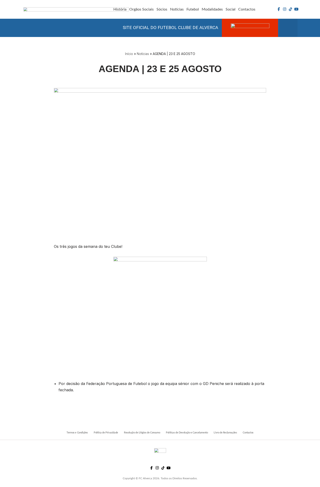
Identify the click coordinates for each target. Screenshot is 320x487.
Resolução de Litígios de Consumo (142, 432)
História (120, 9)
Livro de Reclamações (225, 432)
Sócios (161, 9)
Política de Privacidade (106, 432)
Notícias (177, 9)
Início (129, 54)
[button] (288, 28)
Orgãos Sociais (141, 9)
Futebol (192, 9)
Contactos (246, 9)
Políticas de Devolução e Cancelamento (187, 432)
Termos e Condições (77, 432)
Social (230, 9)
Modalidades (212, 9)
